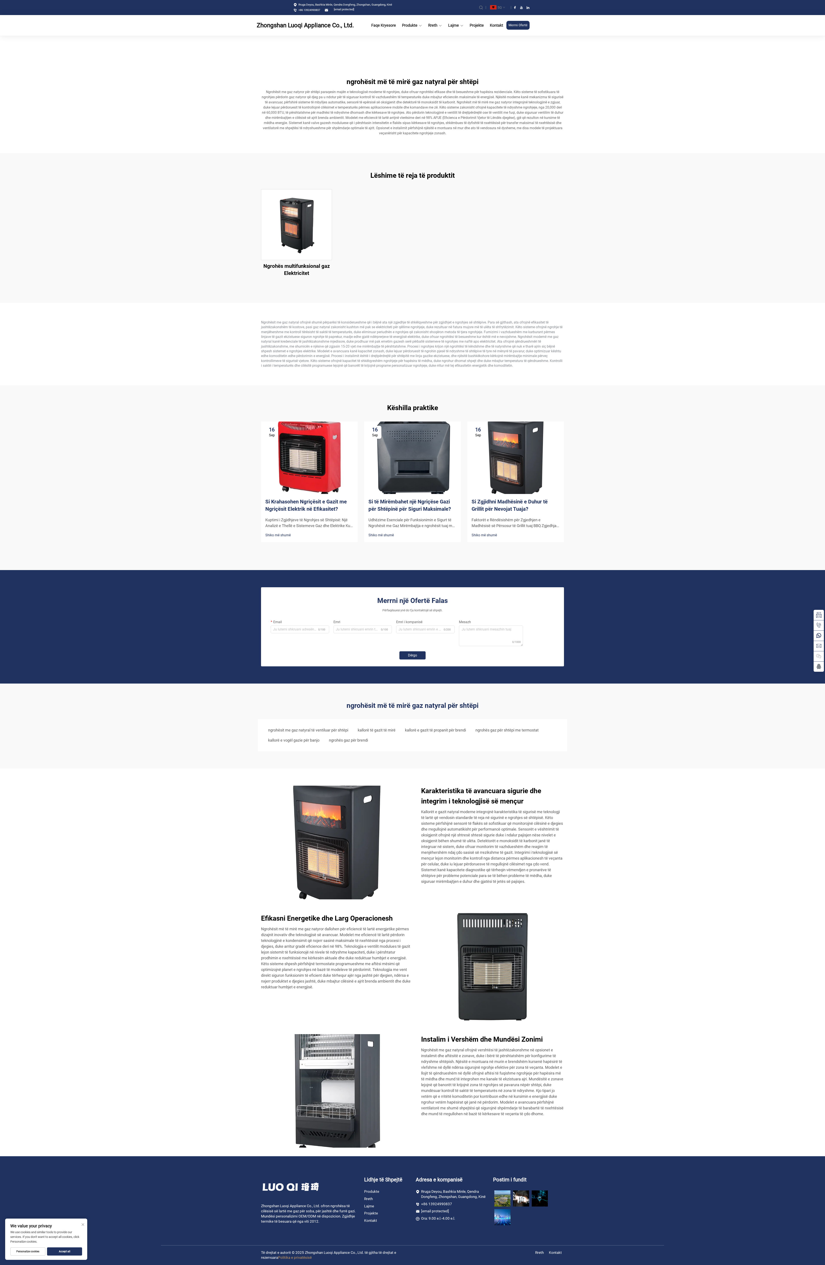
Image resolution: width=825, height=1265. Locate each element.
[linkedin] (528, 7)
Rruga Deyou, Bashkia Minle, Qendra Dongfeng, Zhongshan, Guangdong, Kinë (345, 4)
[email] (819, 615)
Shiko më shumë (278, 535)
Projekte (477, 25)
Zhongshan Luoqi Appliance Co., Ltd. (292, 25)
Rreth (432, 25)
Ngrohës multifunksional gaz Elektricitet (296, 269)
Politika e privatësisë (295, 1257)
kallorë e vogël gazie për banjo (293, 740)
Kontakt (496, 25)
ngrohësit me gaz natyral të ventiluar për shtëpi (308, 730)
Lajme (453, 25)
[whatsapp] (819, 635)
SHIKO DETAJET (296, 224)
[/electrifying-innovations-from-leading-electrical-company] (502, 1217)
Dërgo (412, 655)
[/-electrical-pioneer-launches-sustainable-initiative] (502, 1198)
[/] (291, 1187)
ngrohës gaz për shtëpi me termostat (507, 730)
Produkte (409, 25)
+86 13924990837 (309, 10)
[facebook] (515, 7)
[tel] (819, 625)
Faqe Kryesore (383, 25)
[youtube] (521, 7)
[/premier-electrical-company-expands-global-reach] (521, 1198)
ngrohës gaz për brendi (348, 740)
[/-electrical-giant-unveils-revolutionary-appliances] (540, 1198)
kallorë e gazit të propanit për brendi (435, 730)
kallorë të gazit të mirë (377, 730)
